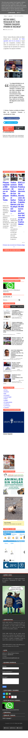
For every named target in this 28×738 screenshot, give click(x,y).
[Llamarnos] (4, 694)
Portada (7, 727)
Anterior (5, 434)
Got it (19, 12)
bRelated (23, 242)
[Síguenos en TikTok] (12, 697)
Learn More (11, 12)
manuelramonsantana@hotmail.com (10, 658)
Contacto (20, 727)
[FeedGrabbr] (14, 278)
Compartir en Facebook (13, 118)
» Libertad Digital (7, 397)
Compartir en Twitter (12, 122)
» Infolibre (5, 400)
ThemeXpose (13, 724)
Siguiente (10, 434)
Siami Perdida (7, 522)
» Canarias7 (6, 407)
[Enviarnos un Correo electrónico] (9, 694)
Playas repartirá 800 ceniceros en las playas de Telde (6, 191)
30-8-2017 (5, 202)
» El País (5, 390)
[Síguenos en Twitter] (4, 697)
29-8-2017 (12, 215)
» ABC (4, 393)
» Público (5, 398)
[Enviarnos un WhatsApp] (7, 694)
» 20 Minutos (6, 404)
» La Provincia (6, 405)
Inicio (5, 16)
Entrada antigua (21, 245)
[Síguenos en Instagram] (7, 697)
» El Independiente (7, 402)
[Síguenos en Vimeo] (15, 697)
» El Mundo (6, 391)
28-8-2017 (20, 226)
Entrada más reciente (8, 245)
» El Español (6, 395)
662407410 (10, 654)
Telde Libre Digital (18, 723)
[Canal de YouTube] (9, 697)
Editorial (13, 727)
